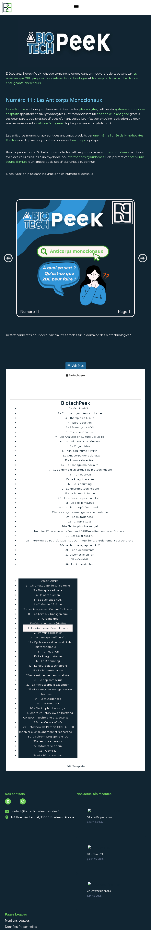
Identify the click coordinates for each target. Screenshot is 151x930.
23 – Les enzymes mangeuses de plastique (80, 512)
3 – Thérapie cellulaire (79, 417)
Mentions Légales (17, 920)
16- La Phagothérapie (80, 479)
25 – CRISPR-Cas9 (79, 521)
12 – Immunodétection (79, 460)
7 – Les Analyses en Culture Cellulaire (79, 436)
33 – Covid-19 (79, 559)
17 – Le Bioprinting (80, 483)
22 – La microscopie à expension (79, 507)
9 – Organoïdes (80, 446)
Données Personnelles (21, 926)
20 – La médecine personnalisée (79, 498)
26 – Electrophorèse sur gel (80, 526)
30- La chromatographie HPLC (80, 545)
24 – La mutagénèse (79, 516)
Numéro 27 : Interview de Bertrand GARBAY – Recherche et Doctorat (79, 531)
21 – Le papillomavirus (80, 502)
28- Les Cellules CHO (80, 535)
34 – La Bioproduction (79, 564)
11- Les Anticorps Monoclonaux (80, 455)
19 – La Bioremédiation (80, 493)
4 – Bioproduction (80, 422)
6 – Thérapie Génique (80, 432)
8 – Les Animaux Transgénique (80, 441)
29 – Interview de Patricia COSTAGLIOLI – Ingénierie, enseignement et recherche (80, 540)
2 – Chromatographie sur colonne (80, 413)
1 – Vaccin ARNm (80, 408)
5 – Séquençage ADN (80, 427)
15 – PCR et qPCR (80, 474)
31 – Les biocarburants (79, 549)
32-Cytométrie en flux (79, 554)
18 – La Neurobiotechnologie (80, 488)
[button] (76, 7)
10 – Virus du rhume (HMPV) (80, 450)
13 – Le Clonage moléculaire (79, 464)
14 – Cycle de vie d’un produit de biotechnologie (80, 469)
